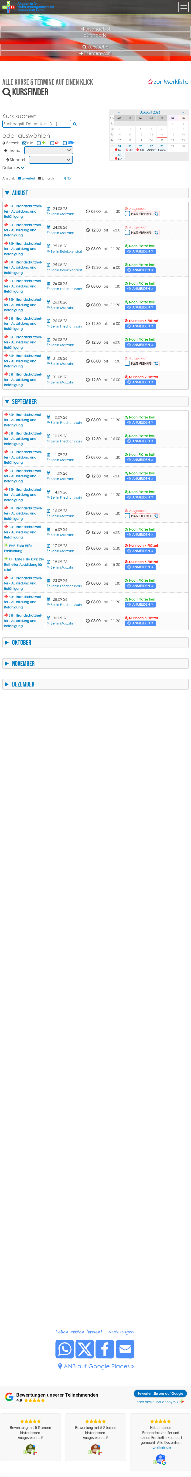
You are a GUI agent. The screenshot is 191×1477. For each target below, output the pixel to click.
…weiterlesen (160, 1447)
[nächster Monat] (183, 112)
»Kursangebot (95, 29)
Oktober (21, 642)
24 (119, 146)
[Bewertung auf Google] (160, 1459)
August (20, 193)
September (24, 401)
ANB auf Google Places (97, 1366)
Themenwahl (98, 53)
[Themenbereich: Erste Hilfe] (44, 142)
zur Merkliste (171, 82)
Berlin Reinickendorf (66, 251)
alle (30, 142)
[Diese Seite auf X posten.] (85, 1357)
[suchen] (75, 123)
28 (161, 146)
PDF (69, 178)
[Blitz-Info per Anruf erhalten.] (156, 213)
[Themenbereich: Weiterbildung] (71, 142)
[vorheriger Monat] (119, 112)
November (23, 663)
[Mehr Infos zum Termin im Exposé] (49, 208)
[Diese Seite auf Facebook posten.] (105, 1357)
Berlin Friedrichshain (66, 288)
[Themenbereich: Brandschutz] (57, 142)
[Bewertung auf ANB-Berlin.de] (30, 1449)
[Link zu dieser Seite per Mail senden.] (125, 1357)
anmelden (141, 251)
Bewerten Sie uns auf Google (160, 1393)
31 (119, 155)
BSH (23, 211)
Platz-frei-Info (141, 214)
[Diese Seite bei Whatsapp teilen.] (65, 1357)
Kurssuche (98, 47)
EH (24, 564)
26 (140, 146)
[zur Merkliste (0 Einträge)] (150, 82)
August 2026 (150, 112)
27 (151, 146)
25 (130, 146)
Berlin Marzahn (62, 214)
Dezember (23, 684)
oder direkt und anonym (156, 1402)
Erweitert (28, 178)
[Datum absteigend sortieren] (23, 167)
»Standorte (95, 35)
